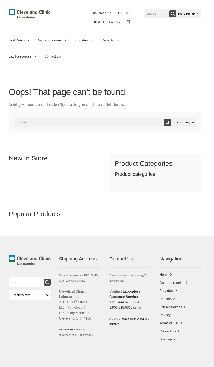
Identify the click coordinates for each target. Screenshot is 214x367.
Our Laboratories (49, 40)
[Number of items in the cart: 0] (128, 21)
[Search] (172, 13)
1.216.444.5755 (120, 302)
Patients (108, 40)
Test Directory (19, 40)
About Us (123, 13)
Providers (81, 40)
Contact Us (52, 56)
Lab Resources (20, 56)
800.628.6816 (102, 13)
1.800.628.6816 (120, 307)
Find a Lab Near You (107, 22)
